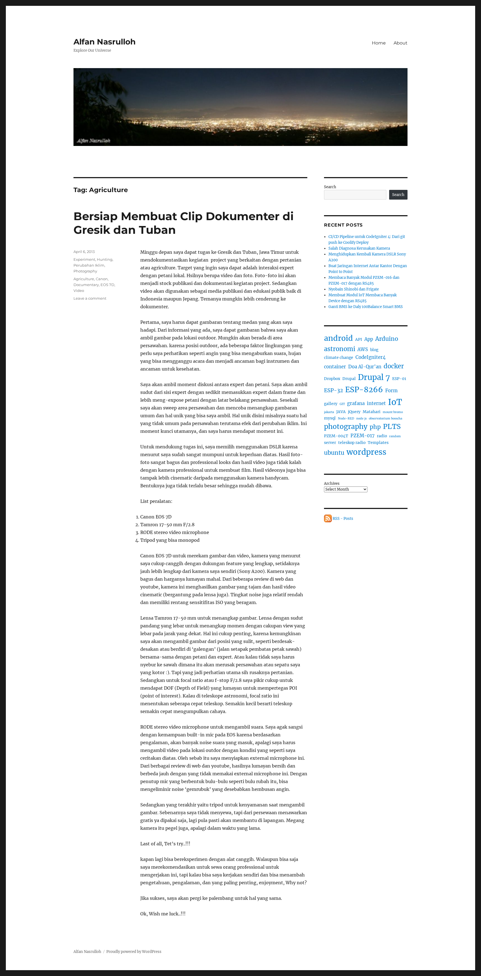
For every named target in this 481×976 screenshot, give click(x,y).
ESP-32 (333, 390)
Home (379, 43)
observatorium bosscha (385, 418)
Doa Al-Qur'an (364, 367)
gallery (330, 403)
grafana (356, 403)
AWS (362, 349)
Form (391, 391)
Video (78, 290)
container (335, 367)
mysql (330, 418)
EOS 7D (107, 284)
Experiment (84, 259)
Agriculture (83, 279)
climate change (338, 357)
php (375, 427)
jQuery (354, 411)
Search (330, 187)
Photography (85, 271)
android (338, 338)
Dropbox (332, 378)
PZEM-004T (336, 435)
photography (345, 426)
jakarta (329, 412)
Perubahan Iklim (88, 265)
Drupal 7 (374, 377)
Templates (378, 442)
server (330, 442)
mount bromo (393, 412)
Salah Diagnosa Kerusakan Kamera (359, 248)
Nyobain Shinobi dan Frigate (353, 289)
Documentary (86, 284)
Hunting (104, 259)
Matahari (372, 411)
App (368, 339)
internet (376, 403)
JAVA (341, 411)
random (395, 436)
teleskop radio (351, 442)
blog (374, 349)
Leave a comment (89, 298)
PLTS (392, 426)
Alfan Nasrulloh (104, 41)
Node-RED (346, 418)
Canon (102, 279)
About (401, 43)
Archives (332, 483)
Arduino (386, 338)
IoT (395, 402)
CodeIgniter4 (370, 357)
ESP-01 (399, 378)
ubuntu (334, 452)
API (358, 339)
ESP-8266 (364, 389)
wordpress (366, 452)
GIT (342, 404)
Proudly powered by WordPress (133, 951)
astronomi (339, 349)
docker (394, 366)
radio (382, 435)
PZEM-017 (362, 436)
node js (361, 418)
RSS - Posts (342, 518)
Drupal (349, 378)
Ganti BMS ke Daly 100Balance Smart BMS (365, 306)
